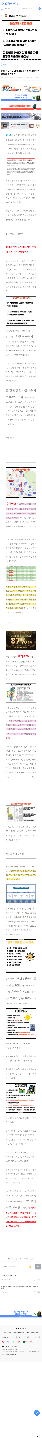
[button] (4, 59)
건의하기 (37, 1337)
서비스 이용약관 (6, 1332)
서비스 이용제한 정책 (32, 1332)
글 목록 (11, 1259)
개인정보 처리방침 (19, 1332)
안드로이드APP (6, 1337)
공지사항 (18, 1337)
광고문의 (27, 1337)
